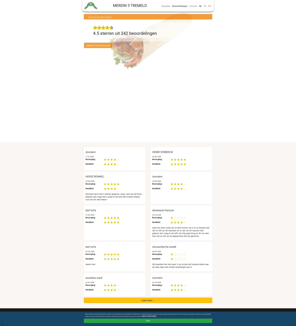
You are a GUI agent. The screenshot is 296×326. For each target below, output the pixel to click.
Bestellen (166, 6)
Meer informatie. (149, 316)
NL (200, 6)
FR (205, 6)
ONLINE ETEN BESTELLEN (98, 45)
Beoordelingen (180, 6)
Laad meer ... (148, 300)
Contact (193, 6)
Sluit (148, 321)
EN (209, 6)
